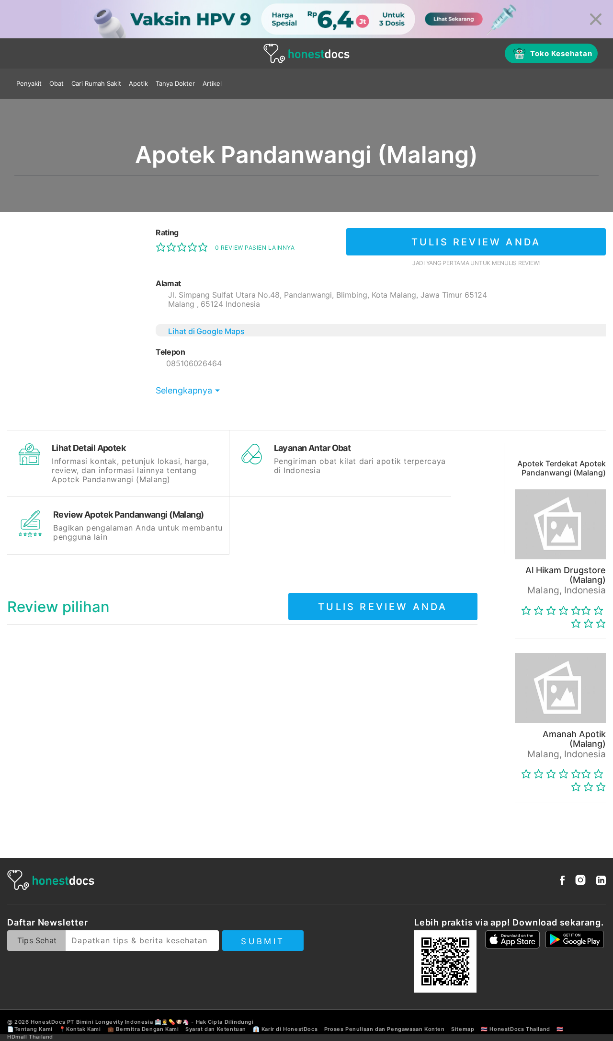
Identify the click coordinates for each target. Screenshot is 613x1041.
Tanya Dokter (175, 83)
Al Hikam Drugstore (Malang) (565, 575)
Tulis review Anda (476, 242)
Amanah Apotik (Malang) (574, 739)
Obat (56, 83)
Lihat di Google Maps (206, 331)
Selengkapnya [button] (184, 390)
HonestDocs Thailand (519, 1029)
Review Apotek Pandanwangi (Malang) (128, 514)
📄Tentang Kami (30, 1029)
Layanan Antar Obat (312, 448)
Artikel (212, 83)
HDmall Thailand (30, 1036)
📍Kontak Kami (80, 1029)
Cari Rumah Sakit (96, 83)
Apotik (138, 83)
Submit (262, 941)
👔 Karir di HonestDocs (285, 1029)
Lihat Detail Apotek (88, 448)
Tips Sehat (37, 940)
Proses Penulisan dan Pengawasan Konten (384, 1029)
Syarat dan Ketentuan (215, 1029)
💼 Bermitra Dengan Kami (143, 1029)
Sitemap (462, 1029)
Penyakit (29, 83)
